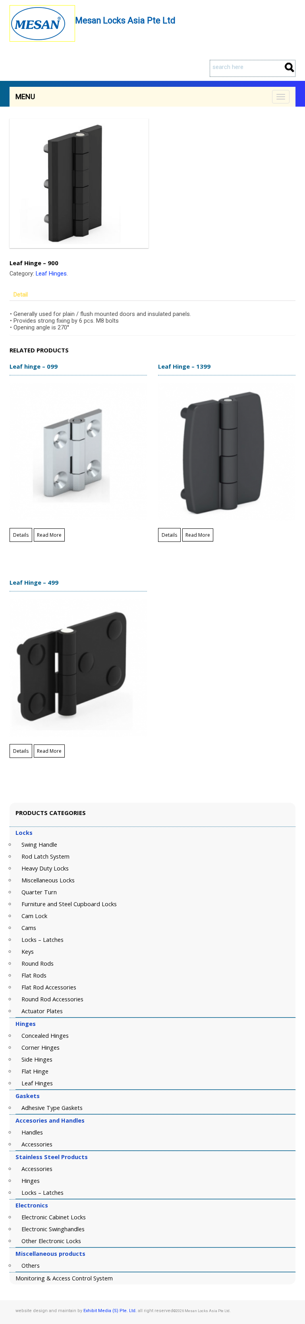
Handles (32, 1132)
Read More (49, 535)
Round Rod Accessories (52, 999)
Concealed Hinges (45, 1035)
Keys (27, 951)
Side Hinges (36, 1059)
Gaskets (27, 1096)
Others (30, 1265)
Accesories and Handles (50, 1120)
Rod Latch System (45, 856)
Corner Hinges (40, 1047)
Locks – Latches (42, 939)
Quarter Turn (39, 892)
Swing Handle (39, 844)
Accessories (36, 1144)
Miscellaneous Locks (48, 880)
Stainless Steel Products (51, 1157)
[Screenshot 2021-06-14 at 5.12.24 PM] (152, 183)
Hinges (25, 1023)
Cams (28, 928)
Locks (24, 832)
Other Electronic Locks (51, 1241)
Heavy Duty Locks (45, 868)
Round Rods (37, 963)
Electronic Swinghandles (53, 1229)
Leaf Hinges (51, 273)
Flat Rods (33, 975)
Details (21, 535)
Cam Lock (34, 916)
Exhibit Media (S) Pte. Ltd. (110, 1310)
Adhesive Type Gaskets (52, 1108)
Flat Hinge (34, 1071)
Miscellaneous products (50, 1253)
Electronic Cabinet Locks (53, 1217)
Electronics (31, 1205)
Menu (25, 96)
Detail (21, 294)
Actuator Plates (42, 1011)
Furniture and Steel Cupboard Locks (69, 904)
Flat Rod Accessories (48, 987)
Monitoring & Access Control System (64, 1278)
